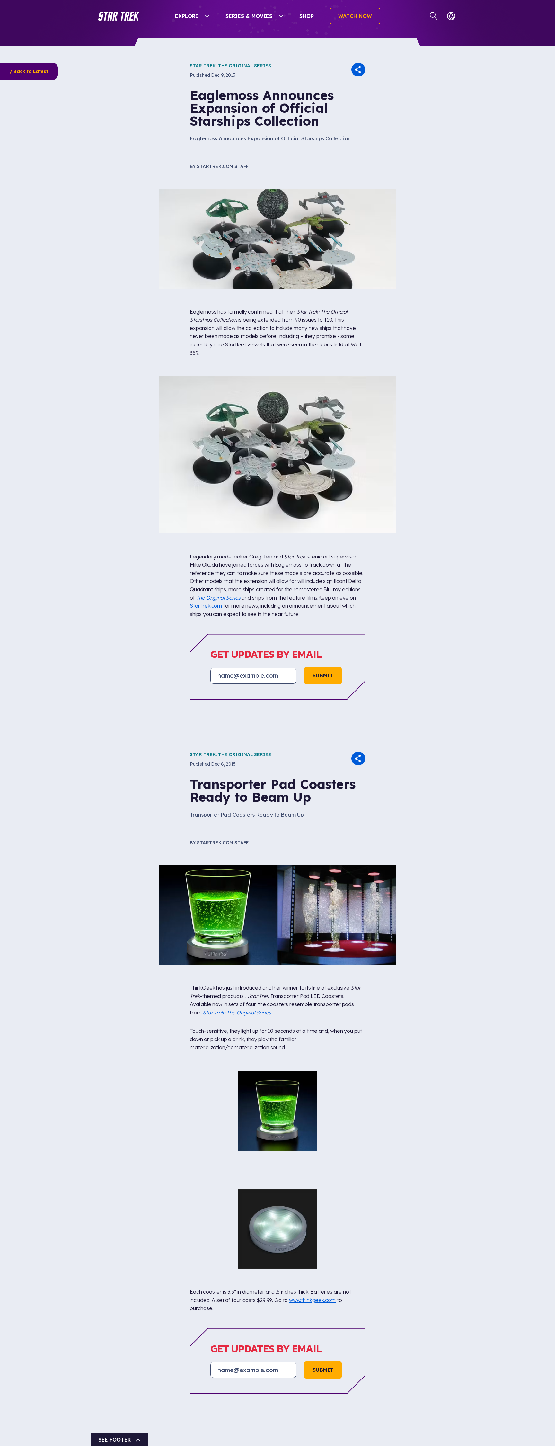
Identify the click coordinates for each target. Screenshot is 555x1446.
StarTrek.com (206, 605)
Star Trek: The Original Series (230, 65)
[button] (118, 16)
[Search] (434, 16)
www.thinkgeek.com (312, 1162)
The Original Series (218, 597)
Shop (306, 16)
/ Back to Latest (29, 71)
